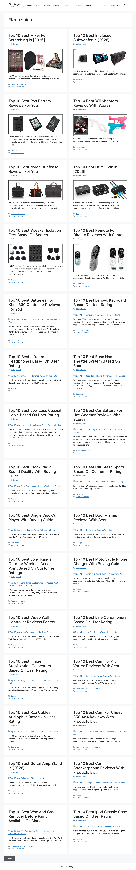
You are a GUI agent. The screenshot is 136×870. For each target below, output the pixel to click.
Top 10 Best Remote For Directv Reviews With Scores (98, 232)
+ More (9, 859)
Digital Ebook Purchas (19, 84)
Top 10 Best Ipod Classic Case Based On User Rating (100, 814)
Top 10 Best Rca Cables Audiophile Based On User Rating (31, 717)
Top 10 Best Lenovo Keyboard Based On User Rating (99, 302)
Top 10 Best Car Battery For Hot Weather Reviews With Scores (97, 415)
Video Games (16, 150)
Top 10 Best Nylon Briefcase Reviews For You (33, 169)
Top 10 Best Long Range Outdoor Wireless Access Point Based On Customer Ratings (31, 566)
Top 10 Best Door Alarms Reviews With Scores (95, 517)
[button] (125, 5)
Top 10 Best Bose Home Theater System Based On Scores (96, 361)
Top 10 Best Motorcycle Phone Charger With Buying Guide (100, 561)
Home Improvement (51, 5)
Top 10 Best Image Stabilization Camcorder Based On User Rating (29, 666)
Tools (38, 5)
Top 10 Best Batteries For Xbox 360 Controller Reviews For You (34, 304)
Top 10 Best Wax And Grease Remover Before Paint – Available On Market (34, 816)
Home (29, 5)
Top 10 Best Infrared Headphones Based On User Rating (33, 361)
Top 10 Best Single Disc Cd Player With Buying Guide (32, 517)
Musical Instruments (18, 791)
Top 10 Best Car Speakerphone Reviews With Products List (98, 768)
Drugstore (77, 5)
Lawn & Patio (115, 5)
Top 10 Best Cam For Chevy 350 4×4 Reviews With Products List (97, 717)
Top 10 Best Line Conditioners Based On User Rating (100, 619)
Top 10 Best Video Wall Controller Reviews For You (32, 619)
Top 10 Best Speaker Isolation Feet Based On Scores (34, 232)
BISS (97, 5)
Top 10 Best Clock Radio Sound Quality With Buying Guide (32, 471)
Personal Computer (18, 214)
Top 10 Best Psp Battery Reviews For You (29, 103)
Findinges (14, 4)
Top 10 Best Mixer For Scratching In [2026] (27, 37)
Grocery (66, 5)
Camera (14, 696)
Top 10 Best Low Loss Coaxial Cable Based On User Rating (34, 412)
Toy (104, 5)
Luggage (79, 543)
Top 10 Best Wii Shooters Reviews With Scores (95, 103)
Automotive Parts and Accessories (88, 689)
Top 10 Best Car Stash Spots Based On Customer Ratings (98, 469)
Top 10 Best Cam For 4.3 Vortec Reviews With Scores (98, 663)
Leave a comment (17, 87)
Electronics (15, 280)
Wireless (79, 80)
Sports (88, 5)
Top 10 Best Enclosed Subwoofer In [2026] (92, 37)
